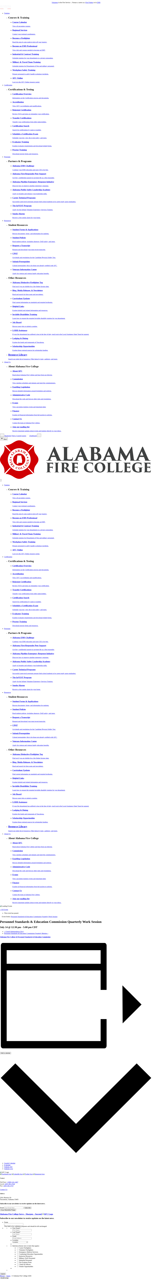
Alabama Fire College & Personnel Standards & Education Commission (25, 937)
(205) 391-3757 (8, 1186)
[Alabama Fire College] (5, 8)
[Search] (2, 435)
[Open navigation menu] (39, 435)
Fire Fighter (89, 2)
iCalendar (7, 1165)
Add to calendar (5, 1053)
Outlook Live (8, 1169)
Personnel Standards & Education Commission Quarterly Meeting (26, 933)
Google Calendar (9, 1163)
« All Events (4, 909)
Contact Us (3, 1189)
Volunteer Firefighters (26, 1250)
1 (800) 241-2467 (12, 1182)
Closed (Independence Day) (14, 931)
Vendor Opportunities (26, 1266)
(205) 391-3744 (10, 1184)
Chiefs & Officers (25, 1264)
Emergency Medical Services (28, 1252)
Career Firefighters (25, 1248)
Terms (8, 1276)
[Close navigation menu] (1, 480)
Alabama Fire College (21, 1214)
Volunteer (55, 2)
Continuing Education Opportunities (31, 1254)
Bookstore (8, 436)
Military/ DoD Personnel (27, 1258)
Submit (3, 1274)
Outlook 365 (8, 1167)
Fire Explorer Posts (25, 1262)
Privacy (2, 1276)
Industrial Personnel (25, 1260)
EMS (98, 2)
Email (2, 1208)
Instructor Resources (25, 1256)
